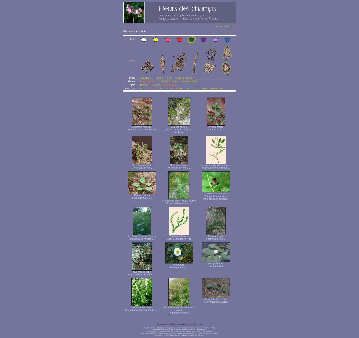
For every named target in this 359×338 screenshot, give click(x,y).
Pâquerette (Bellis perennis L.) (178, 266)
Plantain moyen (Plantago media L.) (216, 237)
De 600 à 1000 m (169, 81)
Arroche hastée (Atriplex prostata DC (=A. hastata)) (179, 130)
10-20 (159, 88)
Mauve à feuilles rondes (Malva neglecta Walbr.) (216, 300)
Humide (159, 78)
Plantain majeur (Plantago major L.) (142, 196)
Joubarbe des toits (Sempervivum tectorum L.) (142, 273)
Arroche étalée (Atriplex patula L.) (216, 128)
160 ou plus (217, 88)
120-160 (202, 88)
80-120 (190, 88)
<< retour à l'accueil (226, 26)
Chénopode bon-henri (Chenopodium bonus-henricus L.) (142, 308)
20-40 (170, 88)
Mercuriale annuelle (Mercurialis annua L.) (142, 166)
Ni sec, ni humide (184, 78)
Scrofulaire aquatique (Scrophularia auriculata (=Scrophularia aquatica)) (216, 196)
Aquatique (145, 78)
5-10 (150, 88)
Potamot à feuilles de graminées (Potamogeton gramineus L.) (216, 166)
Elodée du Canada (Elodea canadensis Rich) (179, 237)
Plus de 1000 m (190, 81)
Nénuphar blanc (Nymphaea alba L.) (216, 264)
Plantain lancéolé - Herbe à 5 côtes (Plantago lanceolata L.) (179, 310)
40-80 (180, 88)
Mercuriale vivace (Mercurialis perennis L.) (179, 166)
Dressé (144, 85)
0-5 (142, 88)
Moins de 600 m (148, 81)
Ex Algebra (181, 324)
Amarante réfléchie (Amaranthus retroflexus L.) (142, 128)
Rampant (156, 85)
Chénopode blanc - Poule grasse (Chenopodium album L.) (179, 202)
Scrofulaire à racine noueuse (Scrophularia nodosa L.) (142, 237)
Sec (169, 78)
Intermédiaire (172, 85)
